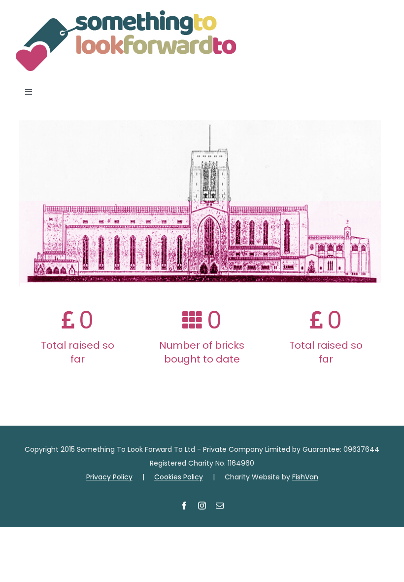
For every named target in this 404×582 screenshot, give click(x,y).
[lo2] (125, 14)
